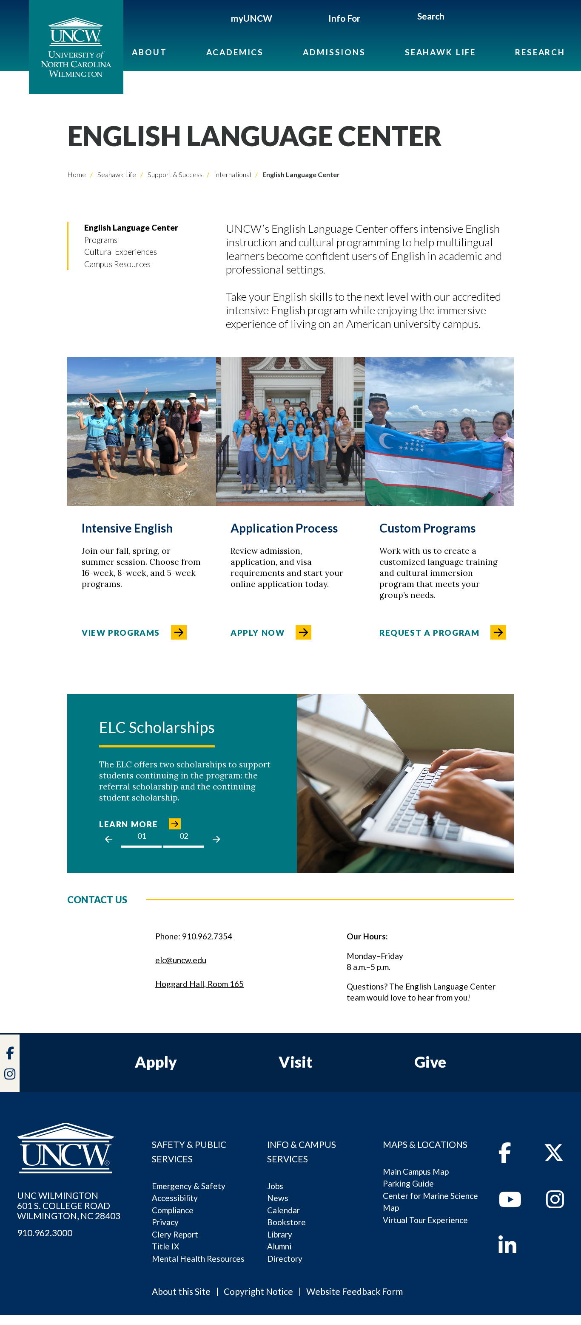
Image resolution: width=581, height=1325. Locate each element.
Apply (156, 1061)
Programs (100, 240)
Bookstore (286, 1222)
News (277, 1198)
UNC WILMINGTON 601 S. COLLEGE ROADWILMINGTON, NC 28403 (68, 1205)
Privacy (165, 1222)
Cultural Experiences (120, 252)
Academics (235, 52)
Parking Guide (408, 1183)
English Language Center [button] (131, 227)
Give (430, 1061)
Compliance (173, 1210)
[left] (108, 839)
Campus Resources (117, 264)
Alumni (279, 1246)
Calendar (283, 1210)
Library (279, 1234)
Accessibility (175, 1198)
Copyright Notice (258, 1291)
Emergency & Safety (188, 1186)
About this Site (181, 1291)
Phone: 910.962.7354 (193, 936)
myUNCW (251, 18)
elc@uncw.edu (180, 960)
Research (540, 52)
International (232, 174)
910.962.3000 (44, 1233)
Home (76, 174)
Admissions (334, 52)
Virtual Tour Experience (425, 1220)
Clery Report (175, 1234)
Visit (296, 1061)
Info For (344, 18)
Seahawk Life (440, 52)
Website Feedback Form (354, 1291)
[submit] (454, 17)
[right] (216, 839)
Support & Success (174, 174)
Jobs (275, 1186)
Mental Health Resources (198, 1258)
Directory (284, 1258)
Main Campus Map (416, 1171)
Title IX (165, 1246)
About (149, 52)
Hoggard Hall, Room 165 (199, 984)
